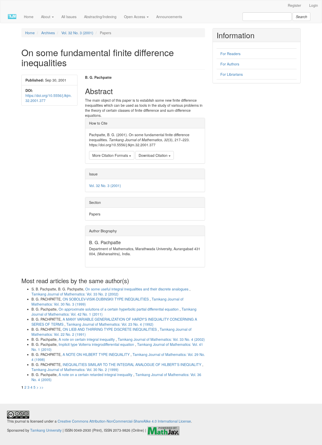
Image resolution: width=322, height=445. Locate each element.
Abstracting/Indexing (100, 16)
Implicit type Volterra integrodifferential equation (97, 344)
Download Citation (154, 155)
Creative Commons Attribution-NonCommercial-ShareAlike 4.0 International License (124, 421)
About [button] (46, 16)
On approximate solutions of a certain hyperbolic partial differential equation (119, 309)
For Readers (230, 53)
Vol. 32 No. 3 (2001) (77, 32)
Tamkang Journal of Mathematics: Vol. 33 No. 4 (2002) (161, 339)
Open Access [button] (135, 16)
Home (28, 16)
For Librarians (231, 74)
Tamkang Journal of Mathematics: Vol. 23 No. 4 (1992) (109, 324)
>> (41, 387)
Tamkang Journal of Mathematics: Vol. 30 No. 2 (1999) (74, 369)
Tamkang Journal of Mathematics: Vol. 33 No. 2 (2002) (74, 293)
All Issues (68, 16)
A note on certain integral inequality (87, 339)
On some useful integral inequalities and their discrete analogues (137, 288)
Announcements (169, 16)
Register (294, 5)
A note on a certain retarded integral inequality (96, 374)
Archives (48, 32)
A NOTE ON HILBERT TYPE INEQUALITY (97, 354)
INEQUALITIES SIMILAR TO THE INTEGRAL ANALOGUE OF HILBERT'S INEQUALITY (132, 364)
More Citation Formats (110, 155)
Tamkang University (46, 430)
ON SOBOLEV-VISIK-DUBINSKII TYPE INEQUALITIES (106, 299)
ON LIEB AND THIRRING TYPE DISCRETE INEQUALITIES (110, 329)
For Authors (229, 63)
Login (313, 5)
